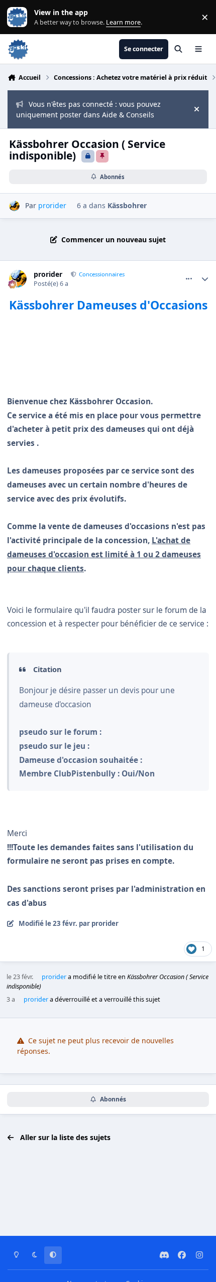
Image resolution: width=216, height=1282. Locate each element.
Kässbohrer (127, 205)
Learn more (19, 17)
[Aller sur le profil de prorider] (14, 206)
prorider (48, 274)
